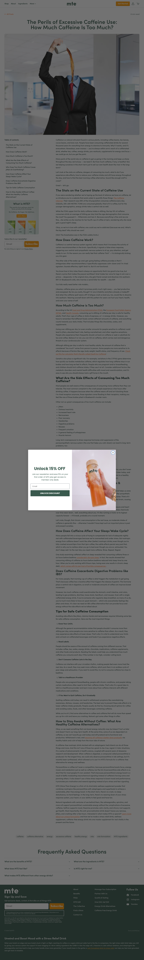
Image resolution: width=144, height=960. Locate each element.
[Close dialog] (113, 453)
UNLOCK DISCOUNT (50, 493)
